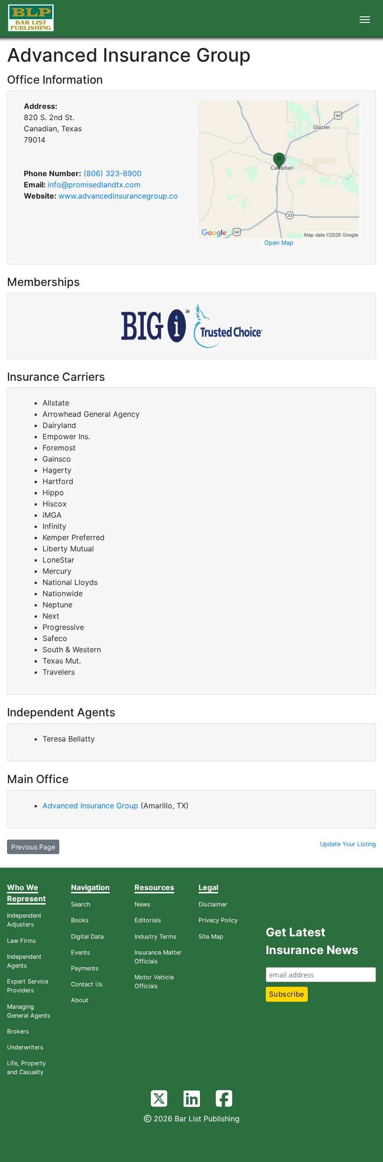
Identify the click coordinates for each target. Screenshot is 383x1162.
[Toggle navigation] (365, 19)
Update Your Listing (348, 844)
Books (80, 920)
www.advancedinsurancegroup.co (118, 195)
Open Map (278, 242)
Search (81, 904)
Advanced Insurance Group (92, 805)
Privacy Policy (218, 920)
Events (80, 952)
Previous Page (33, 847)
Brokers (18, 1031)
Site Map (211, 936)
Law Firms (21, 940)
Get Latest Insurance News (312, 941)
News (142, 904)
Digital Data (87, 936)
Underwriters (25, 1047)
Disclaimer (213, 904)
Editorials (148, 920)
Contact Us (87, 984)
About (79, 1000)
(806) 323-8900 (113, 173)
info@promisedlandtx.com (94, 184)
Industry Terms (156, 936)
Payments (85, 968)
